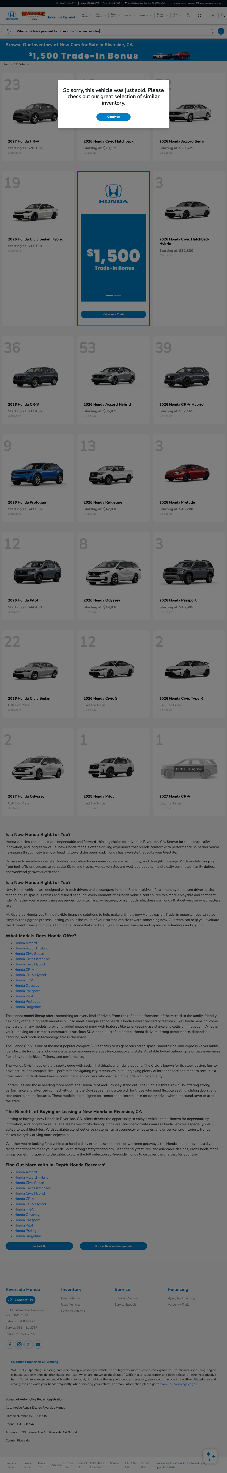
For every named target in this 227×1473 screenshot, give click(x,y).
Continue (113, 117)
